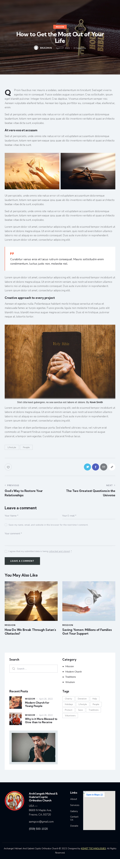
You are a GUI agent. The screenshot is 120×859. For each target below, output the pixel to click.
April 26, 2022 (46, 699)
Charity (68, 698)
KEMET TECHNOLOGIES (93, 848)
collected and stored (59, 551)
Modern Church (73, 671)
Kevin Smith (96, 402)
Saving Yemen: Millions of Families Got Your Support (87, 631)
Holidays (69, 704)
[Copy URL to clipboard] (111, 466)
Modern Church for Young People (37, 704)
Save (80, 710)
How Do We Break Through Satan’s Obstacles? (30, 631)
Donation (82, 698)
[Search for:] (33, 668)
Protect (68, 710)
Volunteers (70, 715)
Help (94, 698)
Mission (60, 27)
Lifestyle (12, 447)
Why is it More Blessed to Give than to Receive (41, 720)
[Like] (8, 466)
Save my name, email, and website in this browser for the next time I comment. (48, 524)
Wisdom (70, 682)
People (26, 447)
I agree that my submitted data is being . (40, 551)
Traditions (70, 677)
